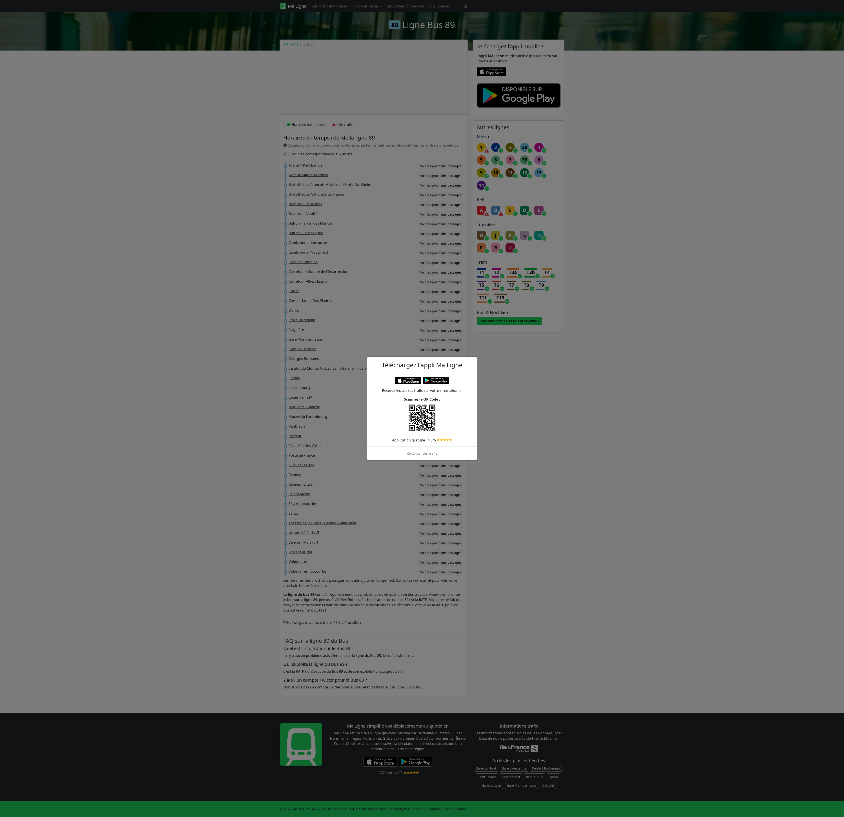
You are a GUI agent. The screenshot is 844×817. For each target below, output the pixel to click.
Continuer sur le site (422, 453)
